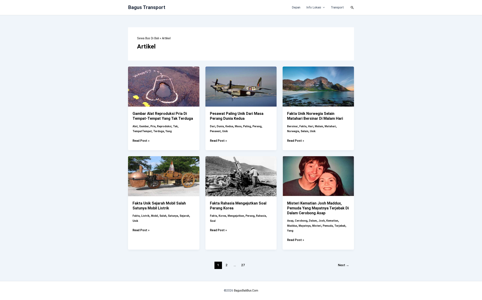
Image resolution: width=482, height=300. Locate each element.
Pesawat (215, 131)
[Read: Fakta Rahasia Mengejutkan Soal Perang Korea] (241, 176)
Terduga (158, 131)
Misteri (316, 225)
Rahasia (261, 215)
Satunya (173, 215)
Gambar (144, 126)
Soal (213, 220)
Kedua (229, 126)
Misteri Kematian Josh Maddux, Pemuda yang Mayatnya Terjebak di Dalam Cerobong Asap (318, 208)
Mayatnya (305, 225)
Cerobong (301, 220)
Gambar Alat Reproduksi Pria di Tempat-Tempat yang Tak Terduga (163, 116)
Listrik (145, 215)
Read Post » (141, 141)
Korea (222, 215)
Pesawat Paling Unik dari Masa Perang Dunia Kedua (236, 116)
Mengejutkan (236, 215)
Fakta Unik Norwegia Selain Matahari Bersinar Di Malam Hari (315, 116)
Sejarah (184, 215)
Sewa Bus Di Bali (148, 38)
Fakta (303, 126)
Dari (212, 126)
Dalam (313, 220)
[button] (323, 7)
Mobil (154, 215)
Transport (337, 7)
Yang (168, 131)
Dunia (220, 126)
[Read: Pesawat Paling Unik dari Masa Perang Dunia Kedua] (241, 86)
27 (243, 265)
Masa (238, 126)
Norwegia (293, 131)
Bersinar (292, 126)
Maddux (292, 225)
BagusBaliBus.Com (246, 290)
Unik (225, 131)
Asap (290, 220)
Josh (321, 220)
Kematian (332, 220)
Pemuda (328, 225)
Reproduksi (164, 126)
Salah (162, 215)
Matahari (330, 126)
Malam (319, 126)
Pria (153, 126)
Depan (296, 7)
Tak (175, 126)
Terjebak (339, 225)
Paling (247, 126)
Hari (310, 126)
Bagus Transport (146, 7)
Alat (135, 126)
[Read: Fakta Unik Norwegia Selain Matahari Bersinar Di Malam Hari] (318, 86)
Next (343, 265)
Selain (304, 131)
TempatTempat (142, 131)
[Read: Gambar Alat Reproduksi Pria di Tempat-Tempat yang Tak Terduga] (163, 86)
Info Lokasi (313, 7)
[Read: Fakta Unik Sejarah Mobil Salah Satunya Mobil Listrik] (163, 176)
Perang (257, 126)
